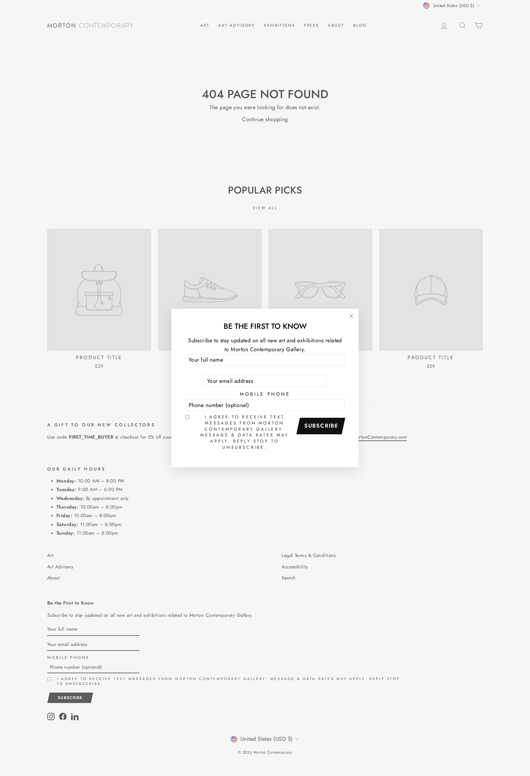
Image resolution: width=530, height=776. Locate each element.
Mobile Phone (265, 394)
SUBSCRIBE (321, 426)
